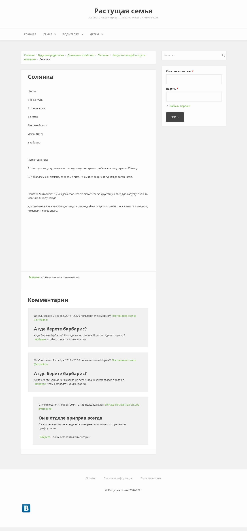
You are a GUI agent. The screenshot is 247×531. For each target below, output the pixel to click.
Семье (46, 33)
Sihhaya (109, 404)
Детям (92, 33)
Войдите (34, 277)
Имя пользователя (179, 71)
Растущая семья (123, 10)
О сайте (91, 478)
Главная (30, 34)
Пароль (172, 88)
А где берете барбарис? (60, 329)
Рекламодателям (150, 478)
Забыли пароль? (180, 106)
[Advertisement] (88, 242)
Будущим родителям (51, 55)
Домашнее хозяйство (81, 55)
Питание (103, 55)
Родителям (69, 33)
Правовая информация (118, 478)
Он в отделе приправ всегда (70, 418)
